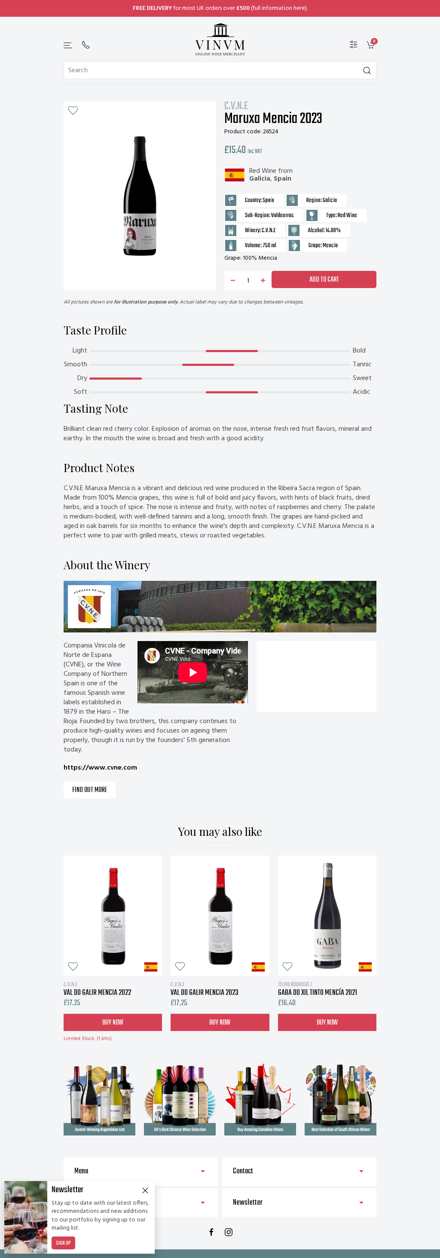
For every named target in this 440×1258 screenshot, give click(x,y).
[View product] (113, 916)
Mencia (330, 246)
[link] (371, 45)
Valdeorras (282, 216)
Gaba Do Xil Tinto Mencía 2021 (317, 988)
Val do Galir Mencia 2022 (97, 988)
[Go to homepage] (220, 39)
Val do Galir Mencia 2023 (204, 988)
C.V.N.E (236, 106)
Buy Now (112, 1022)
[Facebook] (211, 1232)
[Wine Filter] (353, 45)
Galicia (259, 178)
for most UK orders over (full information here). (220, 8)
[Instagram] (228, 1232)
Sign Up (63, 1243)
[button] (68, 45)
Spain (282, 178)
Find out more (89, 790)
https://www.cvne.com (100, 767)
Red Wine (262, 171)
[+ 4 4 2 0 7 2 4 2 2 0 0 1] (86, 44)
